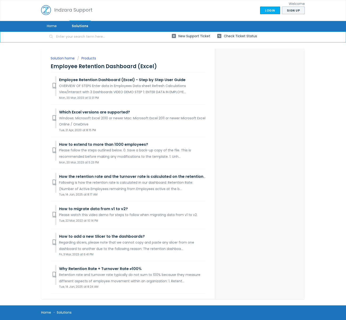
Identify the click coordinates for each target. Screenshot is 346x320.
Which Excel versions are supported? (94, 112)
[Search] (51, 37)
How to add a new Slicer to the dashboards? (102, 236)
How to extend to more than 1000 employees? (103, 144)
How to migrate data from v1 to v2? (93, 209)
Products (88, 58)
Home (52, 26)
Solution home (63, 58)
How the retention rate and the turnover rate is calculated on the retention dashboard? (143, 176)
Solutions (80, 26)
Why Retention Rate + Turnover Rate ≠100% (100, 268)
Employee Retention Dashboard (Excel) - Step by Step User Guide (122, 80)
